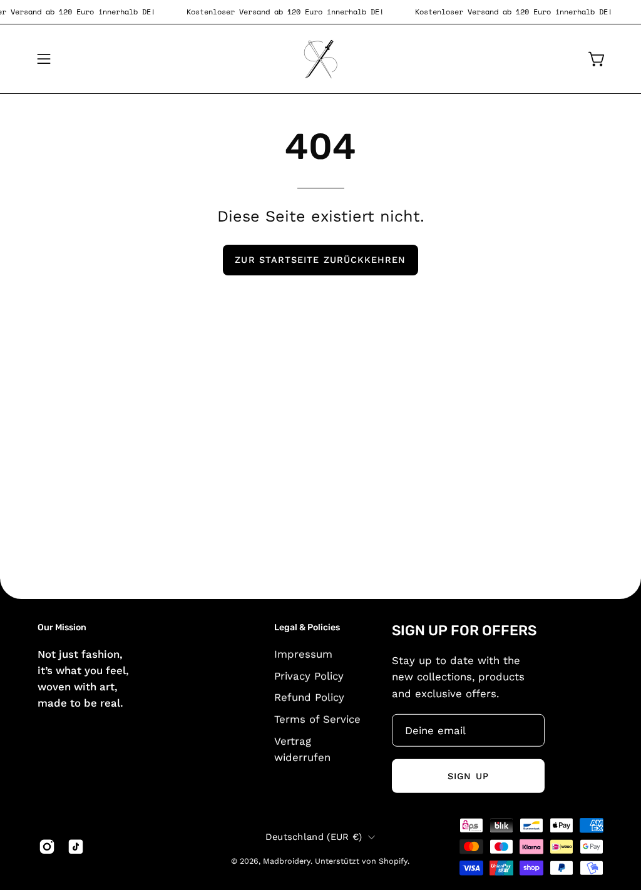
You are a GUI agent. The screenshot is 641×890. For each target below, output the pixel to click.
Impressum (303, 653)
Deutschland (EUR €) (313, 836)
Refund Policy (309, 697)
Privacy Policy (309, 675)
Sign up (468, 776)
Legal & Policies (307, 627)
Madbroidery (286, 860)
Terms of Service (317, 718)
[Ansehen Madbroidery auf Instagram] (47, 846)
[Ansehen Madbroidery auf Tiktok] (75, 846)
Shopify (393, 860)
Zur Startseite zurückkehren (320, 260)
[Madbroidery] (320, 59)
